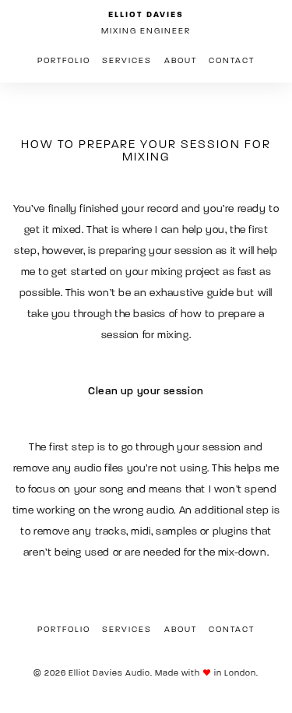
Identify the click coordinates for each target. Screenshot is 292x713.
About (180, 60)
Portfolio (63, 60)
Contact (232, 60)
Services (127, 60)
